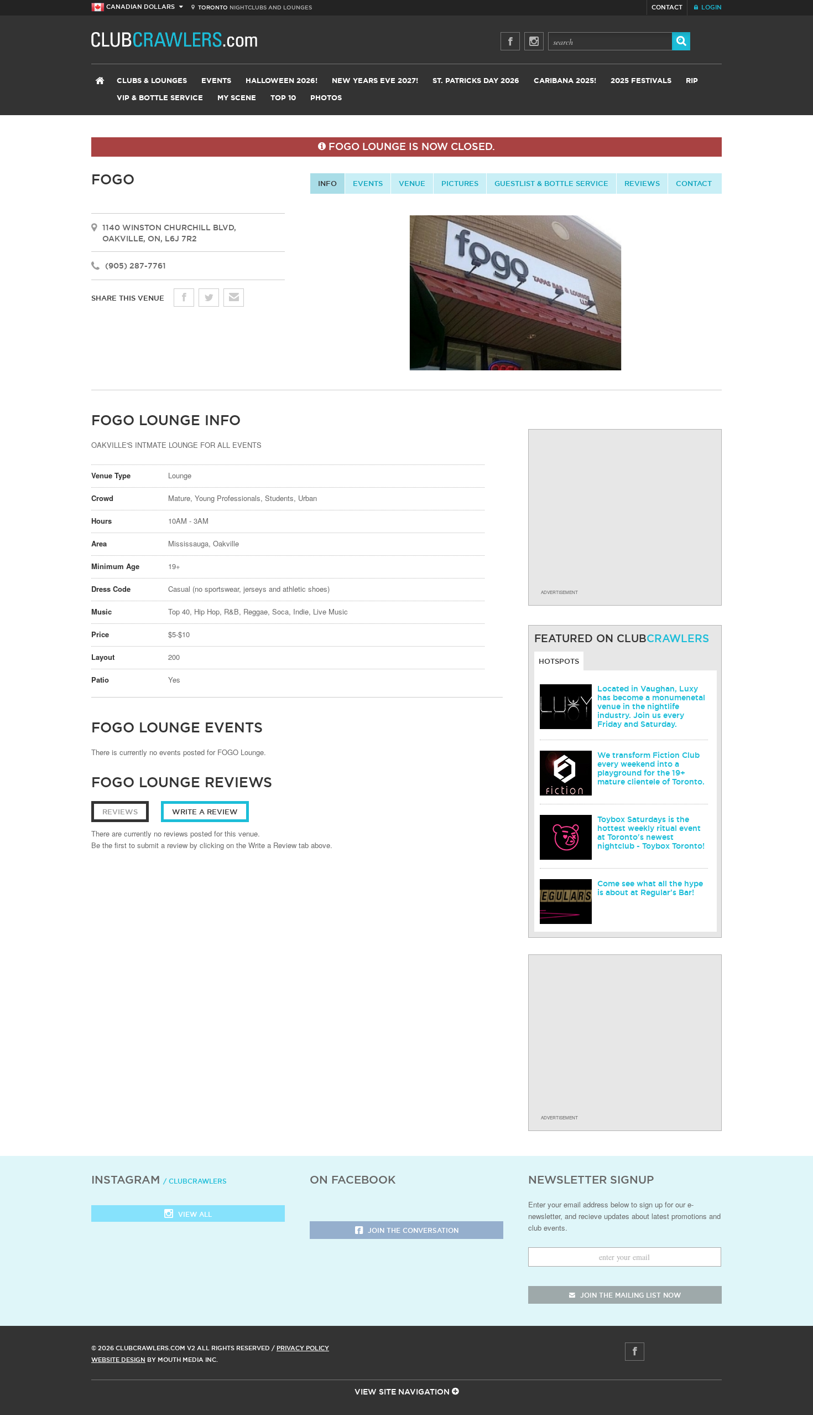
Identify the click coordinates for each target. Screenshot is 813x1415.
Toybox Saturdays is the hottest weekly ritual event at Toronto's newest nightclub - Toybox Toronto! (651, 832)
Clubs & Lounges (152, 81)
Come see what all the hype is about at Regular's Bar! (650, 888)
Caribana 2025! (565, 81)
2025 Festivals (641, 81)
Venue (412, 183)
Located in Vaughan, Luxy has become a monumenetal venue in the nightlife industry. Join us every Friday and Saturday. (651, 706)
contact (694, 183)
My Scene (236, 98)
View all (194, 1214)
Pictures (459, 183)
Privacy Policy (303, 1348)
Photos (326, 98)
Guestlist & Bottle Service (551, 183)
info (327, 183)
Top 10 (283, 98)
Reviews (642, 183)
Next (731, 296)
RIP (692, 81)
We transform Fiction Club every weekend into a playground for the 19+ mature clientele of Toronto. (651, 768)
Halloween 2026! (281, 81)
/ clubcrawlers (195, 1181)
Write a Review (205, 811)
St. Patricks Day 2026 (475, 81)
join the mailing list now (629, 1295)
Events (216, 81)
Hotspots (559, 661)
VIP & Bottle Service (160, 98)
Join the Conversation (412, 1230)
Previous (301, 296)
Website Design (118, 1359)
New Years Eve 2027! (375, 81)
